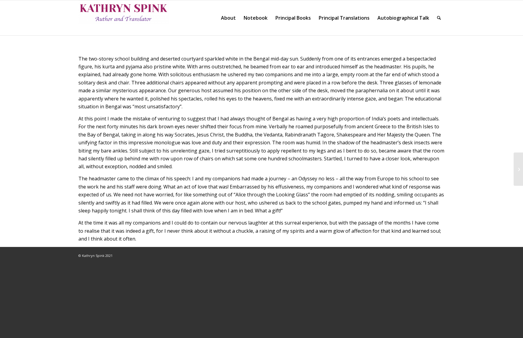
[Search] (439, 17)
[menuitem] (228, 17)
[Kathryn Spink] (123, 17)
